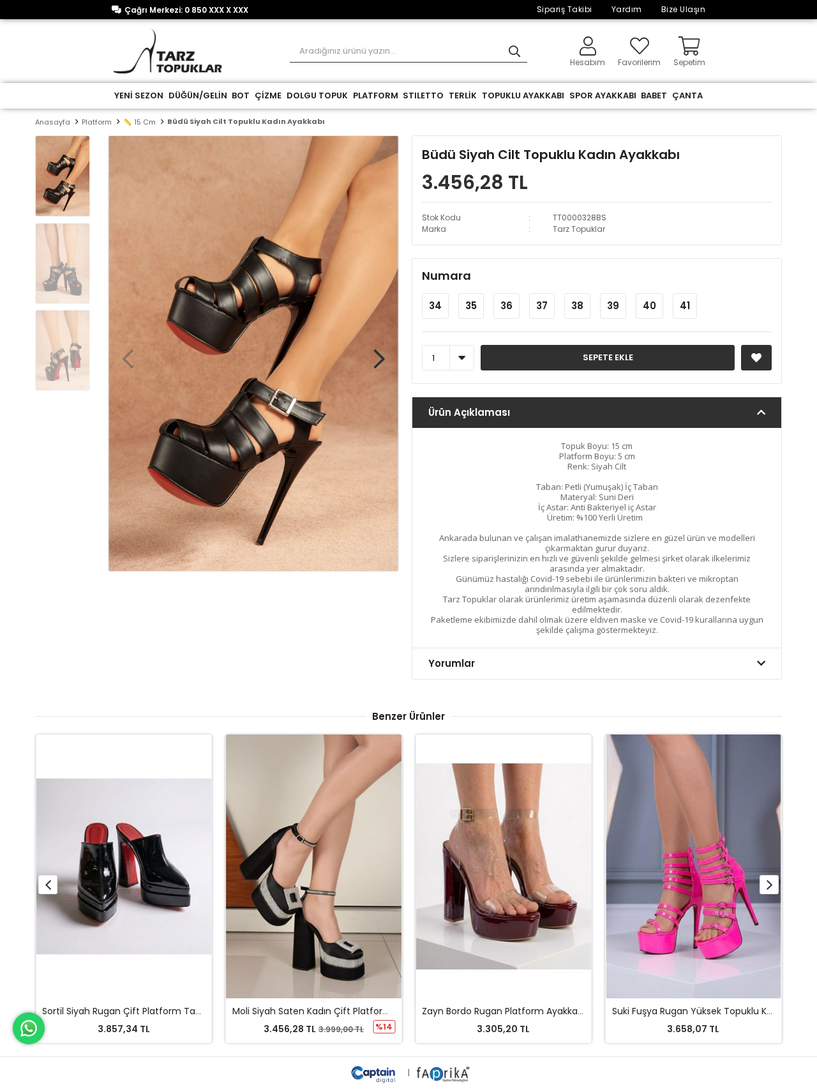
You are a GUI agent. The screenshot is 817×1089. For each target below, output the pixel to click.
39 (613, 305)
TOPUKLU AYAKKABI (523, 95)
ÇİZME (268, 95)
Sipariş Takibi (564, 9)
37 (542, 305)
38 (577, 305)
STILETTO (423, 95)
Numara (446, 276)
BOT (241, 95)
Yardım (626, 9)
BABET (654, 95)
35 (471, 305)
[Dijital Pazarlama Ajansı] (375, 1073)
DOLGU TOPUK (317, 95)
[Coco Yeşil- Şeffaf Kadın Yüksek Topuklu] (702, 866)
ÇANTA (687, 95)
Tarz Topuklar (579, 229)
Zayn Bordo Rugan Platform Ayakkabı (323, 1011)
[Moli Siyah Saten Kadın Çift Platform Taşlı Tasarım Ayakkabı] (133, 866)
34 (435, 305)
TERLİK (463, 95)
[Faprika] (444, 1073)
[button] (379, 352)
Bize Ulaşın (683, 9)
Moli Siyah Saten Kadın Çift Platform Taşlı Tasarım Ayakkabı (183, 1011)
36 (506, 305)
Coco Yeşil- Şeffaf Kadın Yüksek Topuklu (711, 1011)
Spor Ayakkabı (602, 95)
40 (649, 305)
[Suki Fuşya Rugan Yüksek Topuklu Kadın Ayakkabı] (513, 866)
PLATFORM (375, 95)
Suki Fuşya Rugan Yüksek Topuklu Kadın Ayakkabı (539, 1011)
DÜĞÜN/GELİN (198, 95)
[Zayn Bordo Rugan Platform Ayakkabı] (323, 866)
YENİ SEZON (138, 95)
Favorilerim (639, 61)
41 (685, 305)
